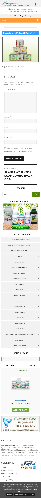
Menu (4, 20)
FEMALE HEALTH (19, 295)
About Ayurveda (30, 16)
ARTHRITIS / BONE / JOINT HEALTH (19, 245)
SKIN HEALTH (19, 340)
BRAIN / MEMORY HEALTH (19, 251)
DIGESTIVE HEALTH (19, 273)
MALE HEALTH (19, 329)
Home (3, 467)
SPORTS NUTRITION (19, 346)
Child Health (19, 262)
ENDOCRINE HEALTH (19, 279)
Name (7, 117)
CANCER (19, 256)
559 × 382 (20, 67)
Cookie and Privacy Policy (24, 494)
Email (7, 127)
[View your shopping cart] (36, 4)
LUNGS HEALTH (20, 323)
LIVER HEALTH (19, 318)
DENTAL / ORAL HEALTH (19, 267)
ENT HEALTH (20, 284)
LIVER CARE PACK (20, 370)
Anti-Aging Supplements (20, 239)
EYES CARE (19, 290)
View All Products (9, 473)
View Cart (9, 16)
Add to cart (20, 410)
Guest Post (6, 476)
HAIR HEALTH (19, 301)
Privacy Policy (7, 480)
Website (8, 137)
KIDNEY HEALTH (20, 312)
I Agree (9, 494)
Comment (9, 90)
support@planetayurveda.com (24, 9)
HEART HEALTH (20, 306)
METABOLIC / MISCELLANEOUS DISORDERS (20, 334)
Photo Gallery (18, 16)
